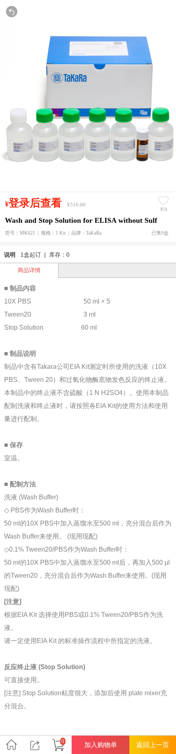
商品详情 (29, 270)
